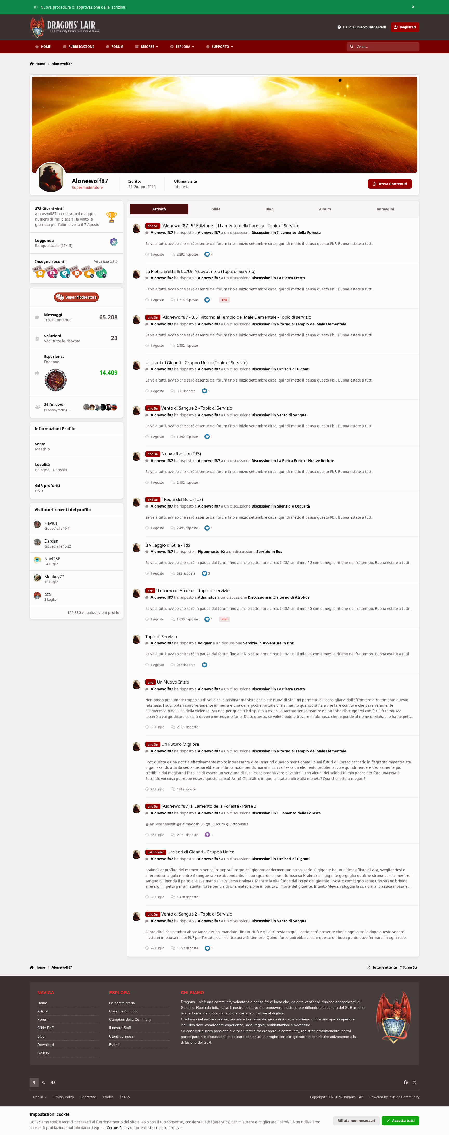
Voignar (205, 642)
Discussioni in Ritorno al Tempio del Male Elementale (299, 324)
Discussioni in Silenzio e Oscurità (281, 506)
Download (45, 1045)
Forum (42, 1019)
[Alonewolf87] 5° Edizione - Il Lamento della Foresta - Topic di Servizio (230, 226)
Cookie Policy (118, 1127)
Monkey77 (54, 576)
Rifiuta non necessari (356, 1120)
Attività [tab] (159, 208)
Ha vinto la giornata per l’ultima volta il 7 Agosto (67, 222)
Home (42, 1003)
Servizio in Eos (269, 551)
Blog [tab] (270, 208)
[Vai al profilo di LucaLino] (97, 407)
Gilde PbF (45, 1028)
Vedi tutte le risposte (62, 340)
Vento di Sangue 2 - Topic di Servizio (196, 408)
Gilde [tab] (215, 208)
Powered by (394, 1097)
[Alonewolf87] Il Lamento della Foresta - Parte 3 (208, 806)
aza (47, 594)
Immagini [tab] (385, 208)
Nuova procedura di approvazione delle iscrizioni (83, 7)
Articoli (42, 1011)
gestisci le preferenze (163, 1127)
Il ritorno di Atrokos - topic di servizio (193, 590)
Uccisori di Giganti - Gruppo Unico (200, 852)
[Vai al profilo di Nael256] (37, 560)
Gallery (43, 1053)
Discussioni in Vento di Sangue (279, 414)
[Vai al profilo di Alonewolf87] (136, 228)
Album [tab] (325, 208)
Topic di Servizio (161, 636)
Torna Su (409, 967)
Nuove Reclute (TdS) (181, 454)
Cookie (108, 1097)
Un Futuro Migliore (180, 744)
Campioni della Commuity (130, 1019)
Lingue (38, 1097)
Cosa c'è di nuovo (123, 1011)
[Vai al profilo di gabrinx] (92, 407)
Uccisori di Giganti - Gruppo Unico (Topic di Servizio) (196, 362)
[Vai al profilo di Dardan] (86, 407)
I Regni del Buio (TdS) (182, 499)
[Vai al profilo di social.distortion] (108, 407)
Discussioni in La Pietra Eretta (278, 277)
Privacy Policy (64, 1097)
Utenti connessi (121, 1036)
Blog (41, 1036)
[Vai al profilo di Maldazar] (113, 407)
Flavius (50, 523)
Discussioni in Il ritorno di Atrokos (278, 597)
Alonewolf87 (162, 232)
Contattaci (88, 1097)
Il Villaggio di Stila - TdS (167, 545)
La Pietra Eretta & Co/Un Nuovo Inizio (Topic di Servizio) (200, 271)
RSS (126, 1097)
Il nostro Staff (120, 1028)
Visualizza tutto (106, 261)
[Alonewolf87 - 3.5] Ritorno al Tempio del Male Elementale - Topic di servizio (236, 317)
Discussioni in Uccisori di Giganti (281, 368)
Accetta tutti (403, 1120)
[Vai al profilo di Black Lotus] (103, 407)
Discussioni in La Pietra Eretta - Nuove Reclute (293, 460)
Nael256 (52, 559)
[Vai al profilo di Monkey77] (37, 578)
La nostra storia (122, 1003)
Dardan (51, 541)
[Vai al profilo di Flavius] (37, 524)
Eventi (114, 1045)
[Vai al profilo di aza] (37, 595)
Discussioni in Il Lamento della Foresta (286, 232)
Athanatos (207, 597)
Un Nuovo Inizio (173, 682)
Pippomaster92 (211, 551)
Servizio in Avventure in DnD (268, 642)
